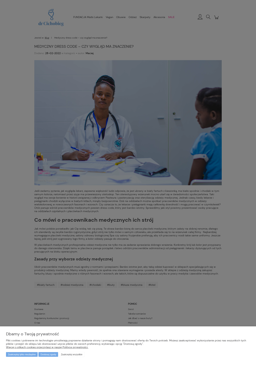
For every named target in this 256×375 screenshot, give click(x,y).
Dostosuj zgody (48, 354)
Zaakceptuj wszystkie (71, 354)
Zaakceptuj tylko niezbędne (22, 354)
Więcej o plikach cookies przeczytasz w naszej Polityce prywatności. (47, 347)
